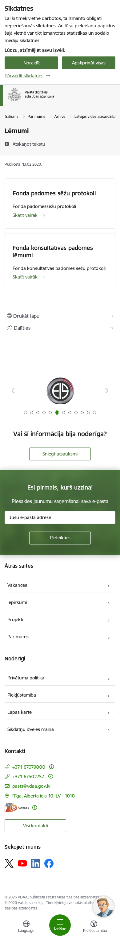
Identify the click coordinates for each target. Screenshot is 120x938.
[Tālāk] (106, 390)
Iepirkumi (17, 602)
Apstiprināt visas (89, 63)
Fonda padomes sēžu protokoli (54, 193)
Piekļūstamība (21, 695)
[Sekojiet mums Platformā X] (9, 863)
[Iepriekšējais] (13, 390)
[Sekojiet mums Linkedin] (35, 863)
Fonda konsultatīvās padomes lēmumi (53, 251)
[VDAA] (54, 101)
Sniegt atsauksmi (60, 454)
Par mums (18, 637)
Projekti (15, 619)
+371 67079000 (28, 767)
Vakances (17, 585)
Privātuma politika (25, 678)
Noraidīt (31, 63)
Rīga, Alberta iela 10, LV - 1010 (43, 796)
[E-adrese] (17, 807)
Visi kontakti (35, 825)
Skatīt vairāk (25, 215)
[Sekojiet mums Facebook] (49, 863)
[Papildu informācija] (51, 766)
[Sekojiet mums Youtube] (22, 863)
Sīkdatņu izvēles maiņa (30, 729)
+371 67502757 (28, 776)
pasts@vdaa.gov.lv (31, 786)
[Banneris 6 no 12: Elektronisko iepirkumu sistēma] (60, 391)
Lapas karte (19, 712)
